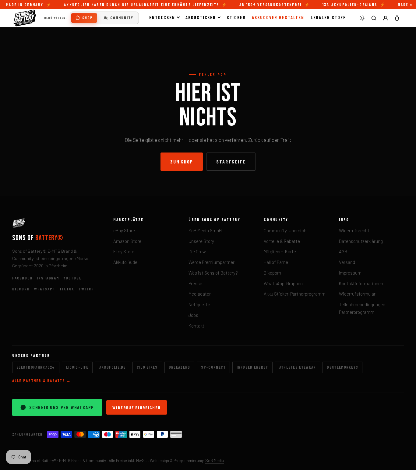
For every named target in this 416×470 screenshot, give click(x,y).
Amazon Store (127, 241)
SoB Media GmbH (205, 230)
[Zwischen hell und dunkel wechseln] (362, 18)
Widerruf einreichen (136, 407)
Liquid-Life (77, 367)
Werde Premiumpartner (211, 262)
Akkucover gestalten (278, 17)
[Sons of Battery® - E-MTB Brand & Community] (25, 17)
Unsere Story (201, 241)
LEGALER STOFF (328, 17)
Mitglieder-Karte (280, 251)
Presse (195, 283)
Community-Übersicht (286, 230)
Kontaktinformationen (361, 283)
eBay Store (124, 230)
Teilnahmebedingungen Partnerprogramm (362, 308)
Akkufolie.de (125, 262)
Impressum (350, 272)
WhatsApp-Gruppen (283, 283)
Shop (87, 17)
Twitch (86, 288)
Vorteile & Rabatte (282, 241)
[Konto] (385, 18)
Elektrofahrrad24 (35, 367)
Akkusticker (200, 17)
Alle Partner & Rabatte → (41, 380)
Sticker (236, 17)
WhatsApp (44, 288)
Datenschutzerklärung (361, 241)
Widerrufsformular (357, 293)
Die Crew (197, 251)
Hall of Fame (276, 262)
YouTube (72, 277)
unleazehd (179, 367)
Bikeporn (272, 272)
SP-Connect (213, 367)
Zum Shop (181, 161)
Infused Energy (252, 367)
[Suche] (373, 18)
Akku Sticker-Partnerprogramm (295, 293)
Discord (21, 288)
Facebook (22, 277)
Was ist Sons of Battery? (213, 272)
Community (121, 17)
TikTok (66, 288)
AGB (343, 251)
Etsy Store (123, 251)
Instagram (48, 277)
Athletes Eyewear (297, 367)
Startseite (231, 161)
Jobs (193, 315)
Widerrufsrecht (354, 230)
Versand (347, 262)
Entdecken (162, 17)
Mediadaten (200, 293)
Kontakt (196, 325)
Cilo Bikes (147, 367)
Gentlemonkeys (342, 367)
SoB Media (214, 460)
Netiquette (199, 304)
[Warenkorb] (397, 18)
